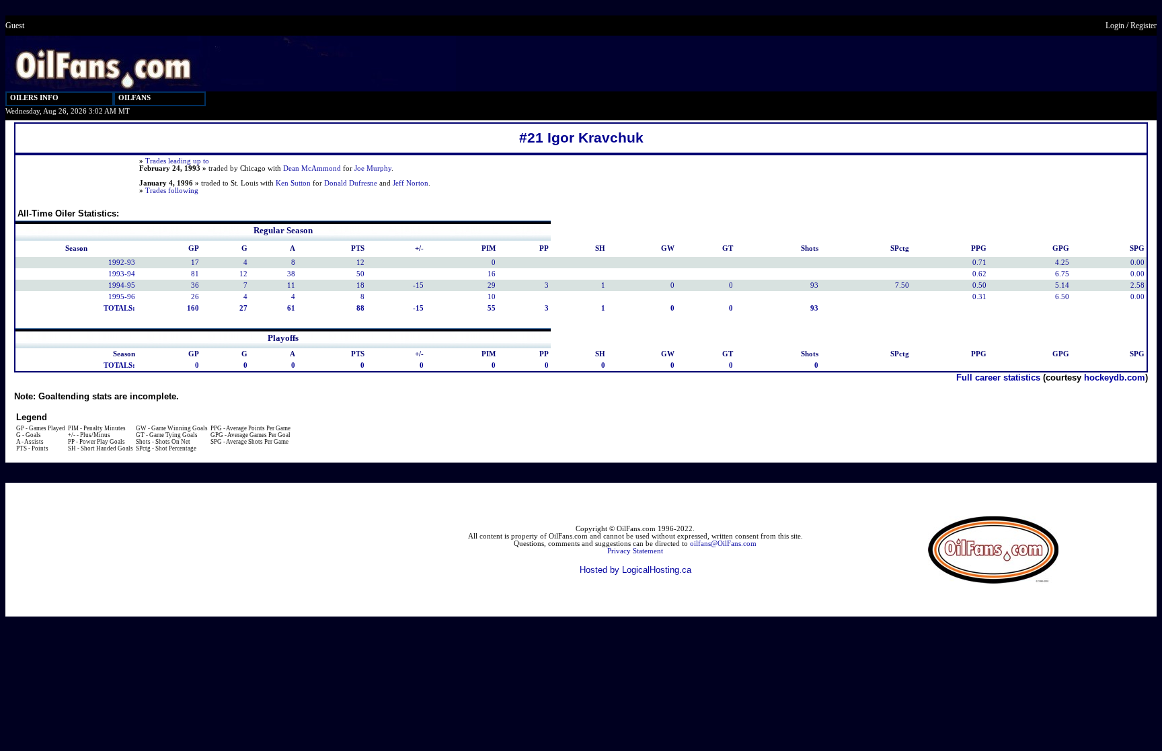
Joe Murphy (372, 168)
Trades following (171, 190)
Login (1115, 25)
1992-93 (121, 262)
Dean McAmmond (312, 168)
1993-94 (121, 274)
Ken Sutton (293, 183)
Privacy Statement (635, 551)
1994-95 (121, 285)
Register (1143, 25)
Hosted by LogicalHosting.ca (635, 570)
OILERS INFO (34, 98)
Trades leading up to (177, 161)
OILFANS (134, 98)
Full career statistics (998, 377)
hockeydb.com (1114, 377)
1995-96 (121, 297)
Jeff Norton (410, 183)
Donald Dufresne (350, 183)
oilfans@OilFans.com (723, 543)
